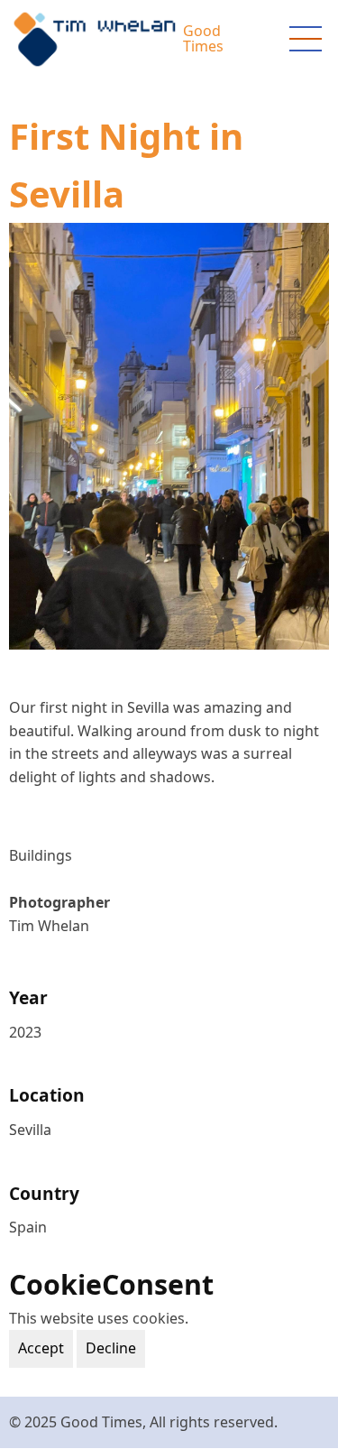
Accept (41, 1348)
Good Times (203, 39)
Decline (111, 1348)
